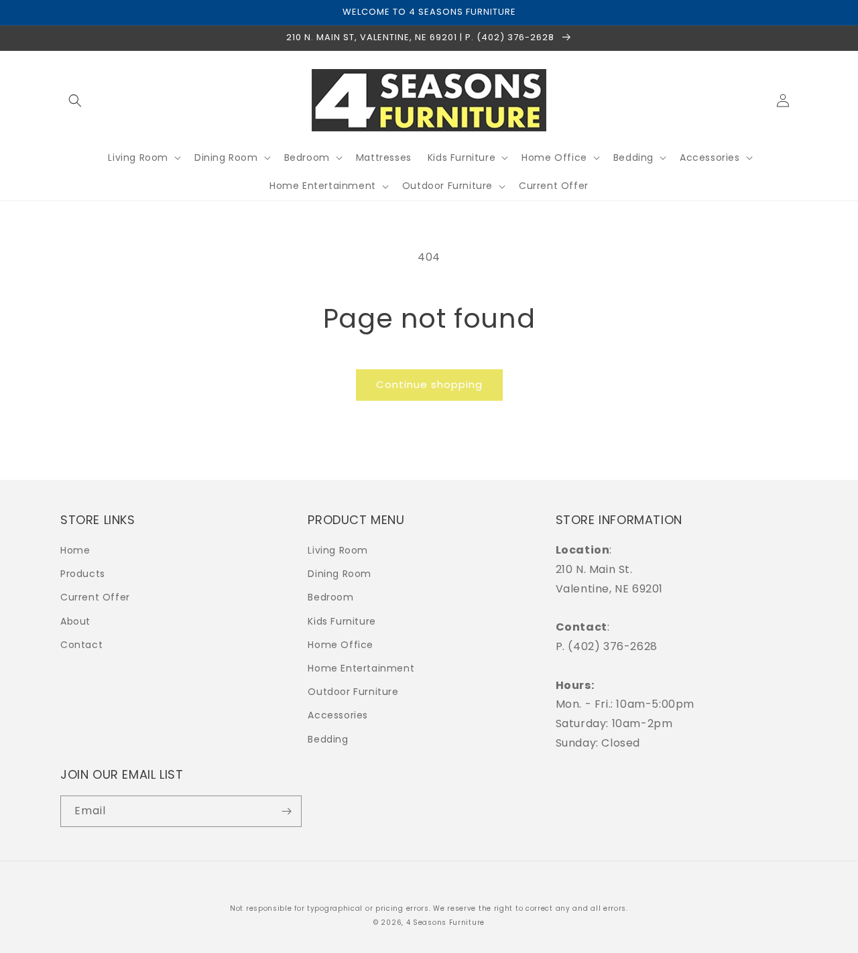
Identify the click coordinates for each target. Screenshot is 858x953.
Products (82, 573)
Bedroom (330, 597)
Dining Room (339, 573)
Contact (81, 644)
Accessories (338, 715)
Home (75, 550)
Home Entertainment (361, 668)
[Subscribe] (286, 811)
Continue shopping (429, 384)
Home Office (340, 644)
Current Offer (95, 597)
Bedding (328, 739)
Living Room (338, 550)
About (75, 621)
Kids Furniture (341, 621)
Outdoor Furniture (353, 691)
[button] (75, 100)
